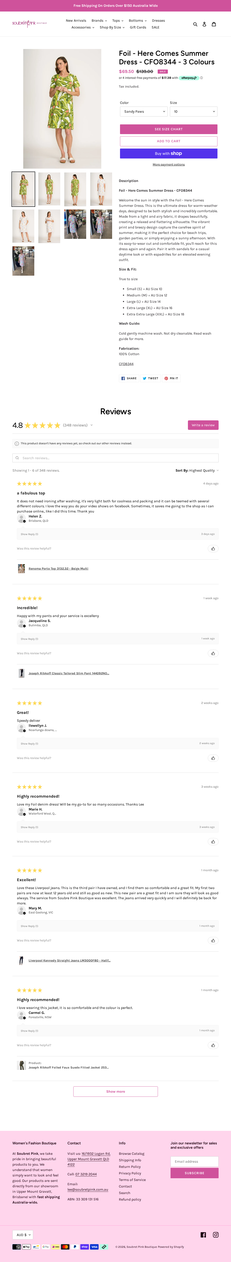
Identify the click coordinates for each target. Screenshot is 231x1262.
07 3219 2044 (86, 1174)
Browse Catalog (131, 1153)
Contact (125, 1186)
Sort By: (182, 470)
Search (124, 1193)
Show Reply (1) (29, 534)
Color (124, 102)
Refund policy (130, 1199)
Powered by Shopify (171, 1246)
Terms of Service (132, 1180)
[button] (91, 425)
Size (173, 102)
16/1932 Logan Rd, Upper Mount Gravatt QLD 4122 (88, 1159)
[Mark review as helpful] (213, 548)
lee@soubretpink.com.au (87, 1189)
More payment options (169, 164)
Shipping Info (130, 1160)
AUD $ (22, 1235)
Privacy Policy (130, 1173)
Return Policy (130, 1166)
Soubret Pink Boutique (142, 1246)
